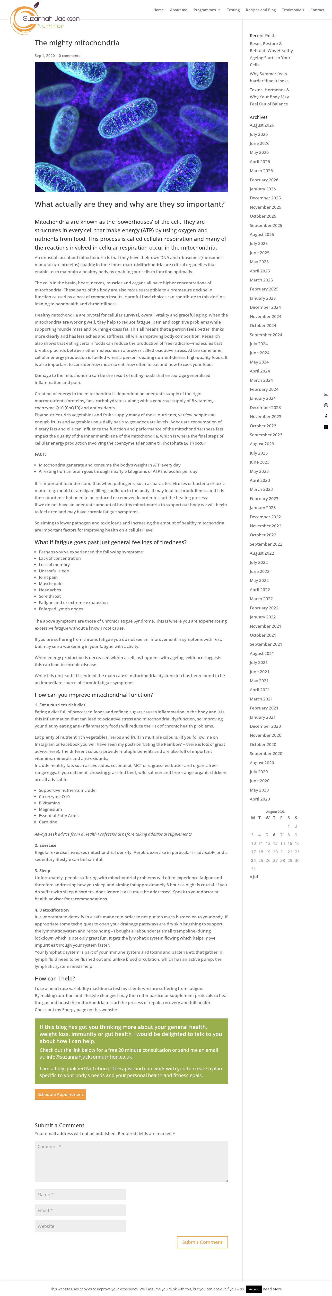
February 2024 (264, 389)
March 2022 (261, 598)
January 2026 (263, 189)
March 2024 (261, 380)
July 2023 (259, 453)
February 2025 (264, 289)
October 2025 (263, 216)
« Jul (254, 876)
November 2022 (265, 526)
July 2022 (259, 562)
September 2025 (266, 225)
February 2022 (264, 608)
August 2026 (262, 125)
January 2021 (263, 717)
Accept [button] (254, 1289)
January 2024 (263, 398)
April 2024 (260, 371)
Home (158, 10)
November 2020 (265, 735)
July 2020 (259, 771)
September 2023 (266, 435)
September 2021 (266, 644)
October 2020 (263, 744)
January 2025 (263, 298)
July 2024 (259, 343)
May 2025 (259, 261)
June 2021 (260, 671)
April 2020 (260, 799)
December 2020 (265, 726)
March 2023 (261, 489)
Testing (233, 10)
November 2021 (265, 626)
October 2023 (263, 426)
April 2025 (260, 271)
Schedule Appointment (60, 1094)
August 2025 (262, 234)
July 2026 (259, 134)
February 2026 (264, 180)
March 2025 (261, 280)
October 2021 (263, 635)
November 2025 (265, 207)
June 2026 (260, 143)
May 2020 (259, 790)
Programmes (205, 10)
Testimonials (293, 10)
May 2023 (259, 471)
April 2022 (260, 589)
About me (178, 10)
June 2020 (260, 780)
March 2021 (261, 699)
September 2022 (266, 544)
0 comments (69, 55)
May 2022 (259, 580)
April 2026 (260, 161)
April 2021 (260, 689)
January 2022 (263, 617)
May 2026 (259, 152)
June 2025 (260, 252)
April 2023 (260, 480)
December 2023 (265, 407)
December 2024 (265, 307)
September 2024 (266, 334)
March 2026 (261, 170)
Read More (272, 1289)
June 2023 (260, 462)
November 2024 (265, 316)
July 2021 (259, 662)
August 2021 (262, 653)
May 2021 (259, 680)
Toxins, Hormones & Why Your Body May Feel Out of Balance (269, 97)
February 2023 (264, 498)
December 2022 (265, 517)
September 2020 (266, 753)
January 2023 (263, 507)
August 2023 (262, 444)
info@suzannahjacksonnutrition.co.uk (89, 1057)
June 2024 (260, 352)
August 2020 (262, 762)
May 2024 (259, 362)
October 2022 (263, 535)
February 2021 (264, 708)
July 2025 (259, 243)
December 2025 (265, 198)
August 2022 (262, 553)
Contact (317, 10)
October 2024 (263, 325)
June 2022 (260, 571)
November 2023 (265, 416)
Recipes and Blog (261, 10)
